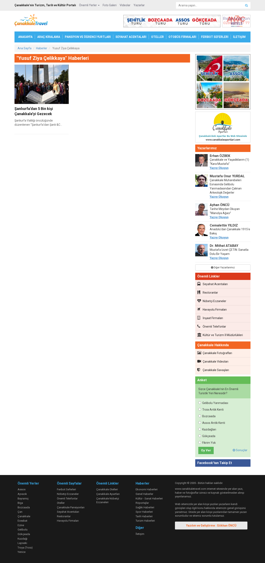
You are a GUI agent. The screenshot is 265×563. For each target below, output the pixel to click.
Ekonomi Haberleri (147, 489)
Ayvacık (22, 493)
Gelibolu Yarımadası (215, 403)
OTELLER (157, 37)
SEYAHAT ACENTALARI (131, 37)
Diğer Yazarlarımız (224, 267)
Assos (21, 489)
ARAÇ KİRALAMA (48, 37)
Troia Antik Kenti (213, 409)
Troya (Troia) (25, 547)
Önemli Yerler (88, 5)
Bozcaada (209, 416)
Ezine (21, 525)
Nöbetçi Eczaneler (214, 301)
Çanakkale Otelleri (107, 489)
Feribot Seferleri (66, 489)
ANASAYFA (25, 37)
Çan (20, 511)
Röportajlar (142, 502)
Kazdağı (22, 538)
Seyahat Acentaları (215, 284)
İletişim (140, 533)
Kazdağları (209, 429)
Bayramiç (23, 498)
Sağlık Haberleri (145, 507)
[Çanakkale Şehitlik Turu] (223, 82)
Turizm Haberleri (145, 520)
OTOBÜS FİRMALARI (182, 37)
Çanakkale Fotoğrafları (217, 353)
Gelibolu (23, 529)
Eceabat (22, 520)
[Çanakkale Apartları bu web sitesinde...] (223, 127)
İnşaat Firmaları (213, 318)
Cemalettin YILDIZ (224, 225)
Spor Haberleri (144, 511)
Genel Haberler (144, 493)
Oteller (61, 502)
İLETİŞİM (239, 37)
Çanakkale (24, 516)
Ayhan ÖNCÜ (219, 205)
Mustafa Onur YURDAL (227, 176)
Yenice (21, 551)
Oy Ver (206, 450)
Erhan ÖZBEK (220, 156)
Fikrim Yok (209, 442)
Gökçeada (208, 436)
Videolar (125, 5)
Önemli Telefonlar (214, 326)
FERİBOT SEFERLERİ (214, 37)
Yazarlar (139, 5)
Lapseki (22, 543)
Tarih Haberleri (144, 516)
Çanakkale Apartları (108, 493)
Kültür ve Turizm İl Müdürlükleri (223, 335)
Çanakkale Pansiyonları (70, 507)
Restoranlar (210, 292)
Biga (20, 502)
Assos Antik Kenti (213, 422)
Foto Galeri (110, 5)
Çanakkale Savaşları (216, 370)
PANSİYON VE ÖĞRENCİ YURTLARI (88, 37)
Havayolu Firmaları (215, 309)
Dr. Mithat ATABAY (224, 246)
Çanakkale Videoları (215, 361)
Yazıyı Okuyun (219, 168)
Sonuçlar (241, 450)
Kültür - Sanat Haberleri (149, 498)
